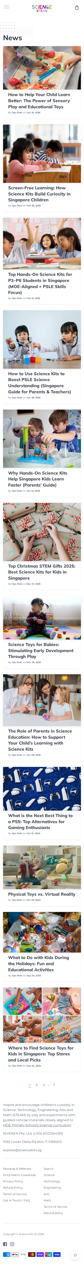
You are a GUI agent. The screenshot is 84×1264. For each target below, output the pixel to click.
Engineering (52, 1187)
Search (48, 1169)
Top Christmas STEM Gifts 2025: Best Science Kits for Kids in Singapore (41, 572)
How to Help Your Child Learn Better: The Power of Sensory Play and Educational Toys (39, 100)
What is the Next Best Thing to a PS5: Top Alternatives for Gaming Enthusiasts (40, 821)
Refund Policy (13, 1187)
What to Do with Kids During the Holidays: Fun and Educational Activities (38, 963)
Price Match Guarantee (19, 1175)
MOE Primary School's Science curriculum (37, 1125)
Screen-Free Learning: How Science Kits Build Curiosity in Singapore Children (39, 193)
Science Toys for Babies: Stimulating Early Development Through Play (40, 650)
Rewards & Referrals (17, 1169)
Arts (47, 1194)
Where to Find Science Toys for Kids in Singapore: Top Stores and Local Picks (41, 1053)
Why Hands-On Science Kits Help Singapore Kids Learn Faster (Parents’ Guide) (37, 479)
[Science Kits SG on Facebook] (5, 1244)
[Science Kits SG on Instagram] (12, 1244)
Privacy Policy (13, 1181)
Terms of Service (15, 1194)
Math (47, 1200)
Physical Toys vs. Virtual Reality (41, 894)
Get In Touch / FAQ (16, 1200)
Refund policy (53, 1213)
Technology (52, 1181)
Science (49, 1175)
